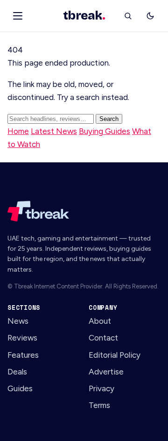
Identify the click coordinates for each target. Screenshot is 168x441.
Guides (20, 388)
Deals (17, 371)
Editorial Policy (114, 355)
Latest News (54, 131)
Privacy (101, 388)
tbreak (84, 16)
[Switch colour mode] (150, 16)
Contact (103, 337)
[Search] (128, 16)
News (17, 321)
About (100, 321)
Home (18, 131)
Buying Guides (104, 131)
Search (109, 118)
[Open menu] (17, 16)
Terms (99, 405)
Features (23, 355)
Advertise (106, 371)
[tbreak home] (84, 211)
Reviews (22, 337)
